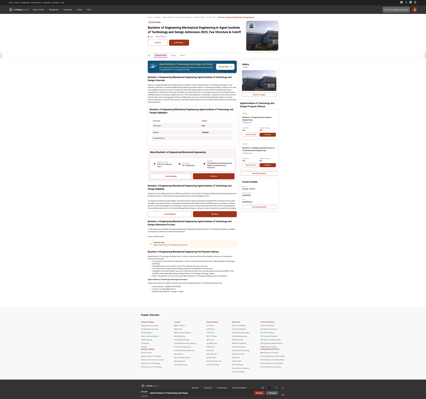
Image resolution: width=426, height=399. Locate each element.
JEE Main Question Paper (241, 333)
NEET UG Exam (212, 354)
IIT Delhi (144, 347)
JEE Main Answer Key (239, 336)
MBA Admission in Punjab (269, 353)
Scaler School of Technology (151, 356)
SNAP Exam (211, 347)
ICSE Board (236, 357)
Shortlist (158, 43)
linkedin (276, 388)
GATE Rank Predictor (267, 325)
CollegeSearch (19, 9)
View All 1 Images (259, 95)
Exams (11, 2)
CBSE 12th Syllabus (239, 325)
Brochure (268, 134)
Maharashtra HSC (238, 354)
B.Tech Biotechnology (181, 340)
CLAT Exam (211, 333)
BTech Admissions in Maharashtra (272, 360)
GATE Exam (211, 329)
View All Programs (259, 173)
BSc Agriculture (179, 361)
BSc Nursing (178, 354)
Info (149, 55)
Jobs (62, 2)
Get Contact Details (259, 207)
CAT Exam (210, 325)
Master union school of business (152, 360)
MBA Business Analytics (182, 333)
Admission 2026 (36, 2)
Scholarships (25, 2)
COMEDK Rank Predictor (268, 347)
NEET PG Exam (212, 336)
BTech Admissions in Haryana (270, 367)
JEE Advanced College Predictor (271, 343)
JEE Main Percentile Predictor (270, 340)
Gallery (182, 55)
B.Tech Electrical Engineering (184, 350)
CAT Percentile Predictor (268, 336)
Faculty (173, 55)
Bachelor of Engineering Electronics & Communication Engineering (258, 149)
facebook (262, 388)
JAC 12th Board (237, 365)
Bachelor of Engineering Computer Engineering (257, 118)
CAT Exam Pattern (213, 365)
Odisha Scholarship (239, 347)
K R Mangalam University (149, 329)
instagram (282, 388)
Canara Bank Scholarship (241, 350)
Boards (17, 2)
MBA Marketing (179, 336)
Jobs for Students (238, 372)
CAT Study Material (239, 329)
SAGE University (146, 340)
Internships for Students (240, 368)
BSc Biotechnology (180, 365)
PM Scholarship (237, 340)
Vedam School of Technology (151, 367)
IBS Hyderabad (146, 333)
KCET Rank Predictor (267, 333)
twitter (269, 388)
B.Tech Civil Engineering (182, 347)
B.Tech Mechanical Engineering (185, 343)
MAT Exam (210, 340)
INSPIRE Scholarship (239, 343)
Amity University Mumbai (150, 336)
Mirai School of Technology (150, 363)
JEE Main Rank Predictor (268, 329)
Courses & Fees (160, 55)
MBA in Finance (179, 325)
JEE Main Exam (212, 343)
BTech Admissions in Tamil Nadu (271, 363)
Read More (211, 168)
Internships (55, 2)
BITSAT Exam (211, 357)
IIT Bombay (145, 343)
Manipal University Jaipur (150, 325)
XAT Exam (210, 350)
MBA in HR (177, 329)
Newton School (146, 353)
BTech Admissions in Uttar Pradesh (272, 356)
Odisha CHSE (236, 361)
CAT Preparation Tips (214, 361)
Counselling (46, 2)
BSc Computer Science (182, 357)
